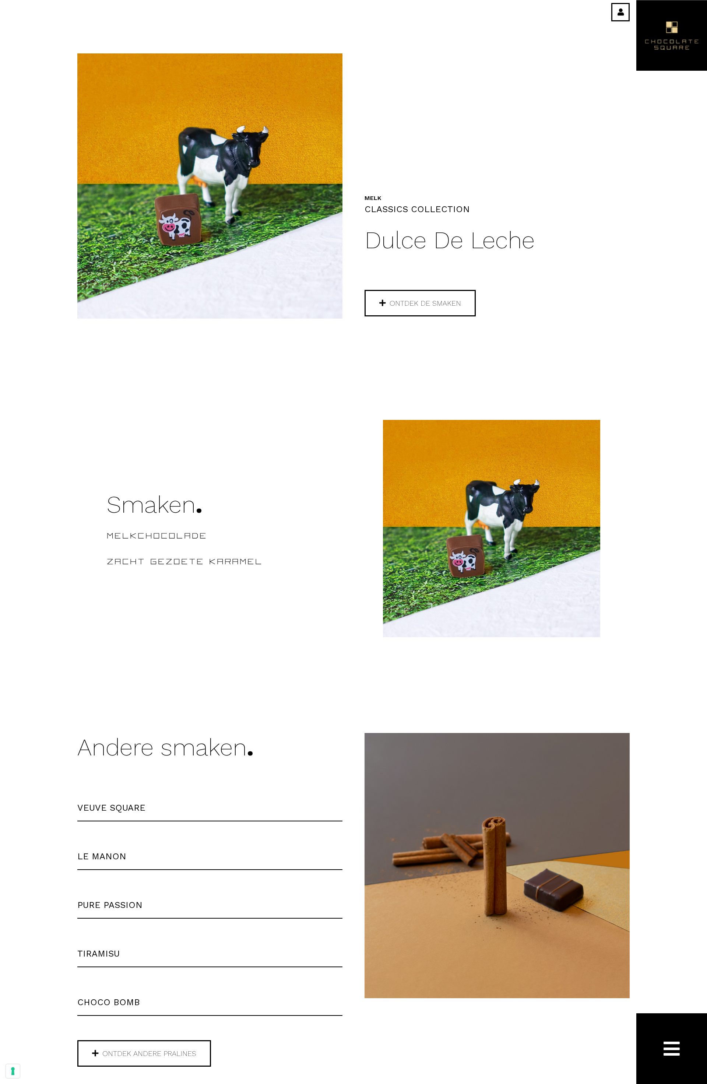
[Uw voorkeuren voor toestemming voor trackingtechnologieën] (13, 1071)
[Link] (621, 12)
